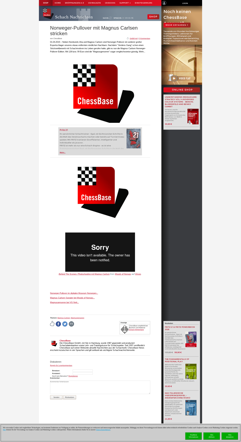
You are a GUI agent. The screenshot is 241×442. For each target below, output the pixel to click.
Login (185, 3)
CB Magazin (94, 3)
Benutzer (55, 371)
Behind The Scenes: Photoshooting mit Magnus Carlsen (84, 274)
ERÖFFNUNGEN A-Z (74, 3)
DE (123, 18)
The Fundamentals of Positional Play (177, 360)
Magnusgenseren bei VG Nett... (64, 302)
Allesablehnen (212, 436)
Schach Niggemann (136, 330)
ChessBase (65, 340)
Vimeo (138, 274)
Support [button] (124, 3)
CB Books (110, 3)
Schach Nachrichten (74, 17)
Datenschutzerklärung (103, 430)
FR (132, 18)
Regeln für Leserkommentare (61, 365)
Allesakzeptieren (229, 436)
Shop (45, 3)
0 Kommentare (144, 38)
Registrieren (73, 376)
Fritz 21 (64, 130)
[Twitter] (65, 324)
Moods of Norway (123, 274)
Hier (4, 430)
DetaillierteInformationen (193, 436)
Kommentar (55, 378)
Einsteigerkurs (143, 3)
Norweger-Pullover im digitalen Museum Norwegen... (74, 293)
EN (126, 18)
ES (129, 18)
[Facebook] (58, 324)
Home (58, 3)
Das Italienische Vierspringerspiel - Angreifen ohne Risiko (177, 395)
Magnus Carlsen (63, 318)
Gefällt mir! (134, 38)
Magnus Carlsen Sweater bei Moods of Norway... (72, 298)
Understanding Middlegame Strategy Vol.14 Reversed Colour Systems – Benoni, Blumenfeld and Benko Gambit (181, 102)
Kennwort (56, 373)
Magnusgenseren (77, 318)
